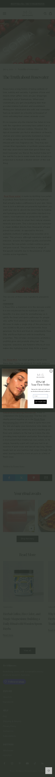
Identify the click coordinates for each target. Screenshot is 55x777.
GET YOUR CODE (40, 402)
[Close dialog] (51, 370)
